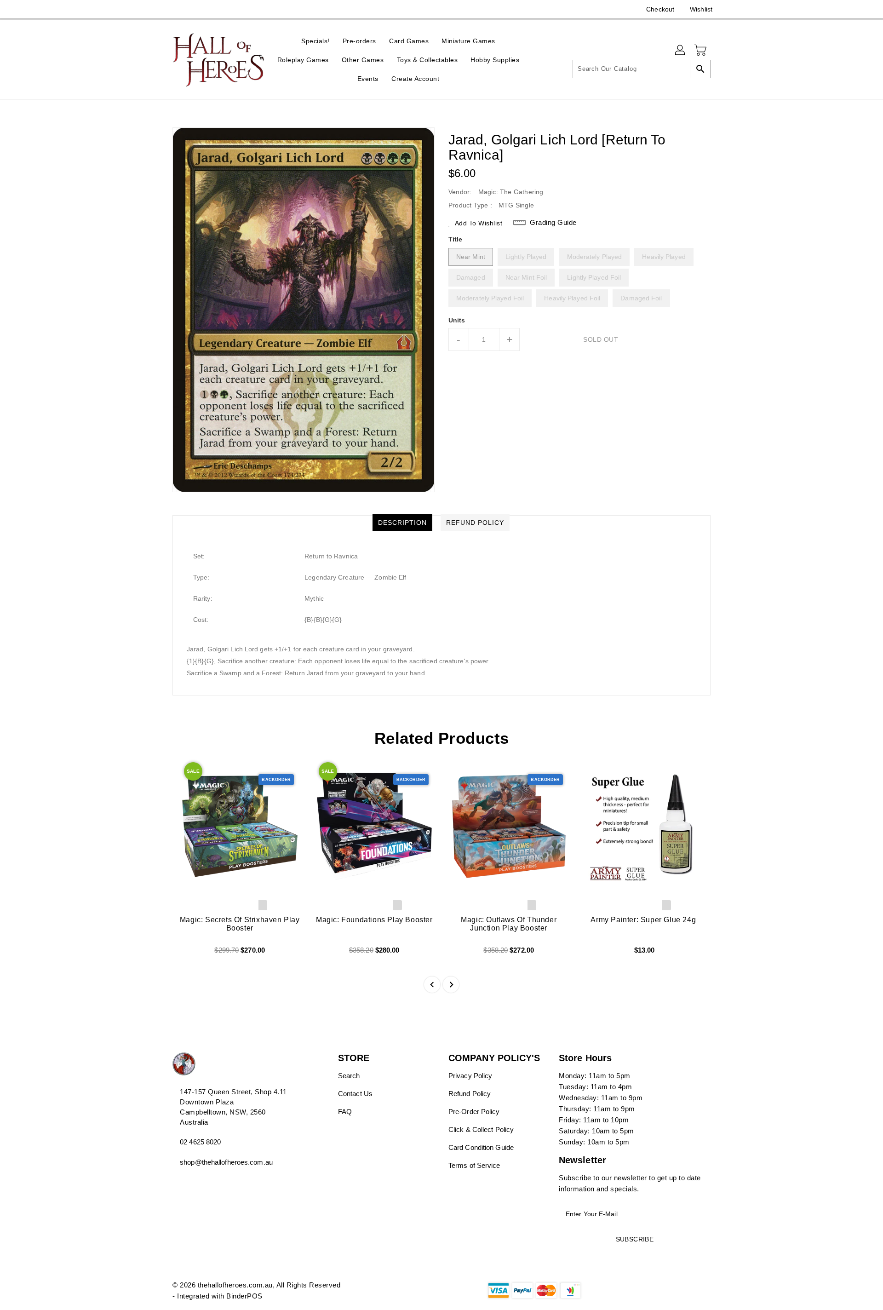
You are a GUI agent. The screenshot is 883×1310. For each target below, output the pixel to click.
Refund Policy (469, 1093)
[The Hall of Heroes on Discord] (177, 9)
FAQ (345, 1111)
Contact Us (355, 1093)
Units (456, 320)
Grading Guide (553, 222)
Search (349, 1076)
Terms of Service (474, 1165)
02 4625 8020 (200, 1142)
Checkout (660, 9)
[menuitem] (315, 40)
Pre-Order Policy (474, 1111)
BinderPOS (244, 1296)
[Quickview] (187, 953)
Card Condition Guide (481, 1147)
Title (455, 239)
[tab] (402, 522)
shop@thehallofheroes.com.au (226, 1162)
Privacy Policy (470, 1076)
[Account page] (680, 50)
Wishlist (701, 9)
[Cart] (701, 50)
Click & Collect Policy (481, 1129)
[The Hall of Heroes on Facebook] (159, 9)
